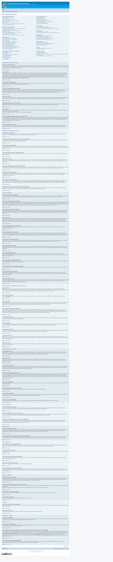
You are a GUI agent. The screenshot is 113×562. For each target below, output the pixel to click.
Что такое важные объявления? (7, 55)
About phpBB (33, 519)
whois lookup (66, 531)
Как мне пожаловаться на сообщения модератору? (10, 46)
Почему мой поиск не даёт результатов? (42, 36)
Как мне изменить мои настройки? (7, 27)
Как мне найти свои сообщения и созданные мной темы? (44, 39)
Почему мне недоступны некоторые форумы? (9, 43)
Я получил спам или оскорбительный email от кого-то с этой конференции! (47, 28)
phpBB (5, 161)
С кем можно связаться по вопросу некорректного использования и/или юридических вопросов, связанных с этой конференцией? (52, 54)
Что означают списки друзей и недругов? (42, 31)
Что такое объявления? (5, 56)
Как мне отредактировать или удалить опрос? (9, 42)
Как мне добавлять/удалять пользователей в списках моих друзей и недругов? (48, 32)
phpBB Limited (33, 518)
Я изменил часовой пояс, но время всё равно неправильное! (11, 30)
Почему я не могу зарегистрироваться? (8, 19)
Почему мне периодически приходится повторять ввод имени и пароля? (13, 23)
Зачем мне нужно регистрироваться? (7, 17)
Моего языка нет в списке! (6, 31)
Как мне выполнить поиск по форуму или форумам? (44, 35)
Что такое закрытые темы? (6, 58)
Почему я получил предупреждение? (7, 45)
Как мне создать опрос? (5, 40)
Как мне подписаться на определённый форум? (43, 44)
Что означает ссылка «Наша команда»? (42, 23)
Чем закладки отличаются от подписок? (42, 42)
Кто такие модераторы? (39, 18)
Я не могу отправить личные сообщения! (42, 26)
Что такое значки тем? (5, 59)
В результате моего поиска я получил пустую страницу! (44, 37)
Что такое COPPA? (5, 18)
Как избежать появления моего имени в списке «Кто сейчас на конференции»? (14, 28)
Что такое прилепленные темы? (7, 57)
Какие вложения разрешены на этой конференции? (43, 48)
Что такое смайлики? (5, 53)
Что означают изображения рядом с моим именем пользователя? (12, 32)
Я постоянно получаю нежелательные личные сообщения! (45, 27)
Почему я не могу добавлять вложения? (8, 44)
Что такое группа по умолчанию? (41, 22)
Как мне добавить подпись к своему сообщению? (9, 39)
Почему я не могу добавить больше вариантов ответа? (10, 41)
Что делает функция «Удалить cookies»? (8, 24)
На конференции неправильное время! (8, 29)
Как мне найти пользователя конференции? (42, 38)
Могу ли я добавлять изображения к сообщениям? (9, 54)
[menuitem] (3, 10)
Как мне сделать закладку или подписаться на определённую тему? (46, 43)
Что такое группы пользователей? (41, 19)
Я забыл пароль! (4, 22)
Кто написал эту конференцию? (41, 52)
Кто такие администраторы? (40, 17)
